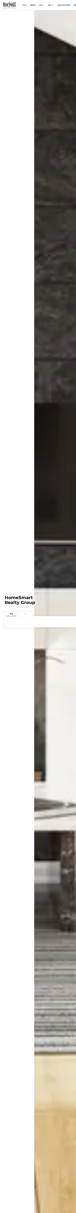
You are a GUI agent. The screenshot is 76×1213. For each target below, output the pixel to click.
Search (33, 5)
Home (24, 5)
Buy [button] (40, 5)
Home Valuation (63, 5)
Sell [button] (49, 5)
